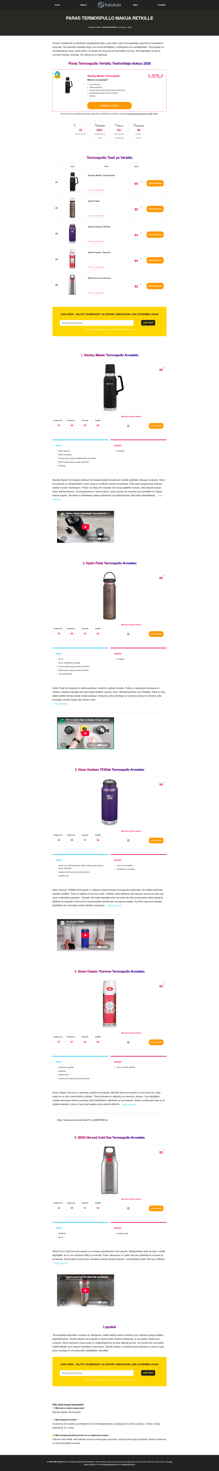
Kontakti (161, 5)
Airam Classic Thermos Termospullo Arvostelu (111, 971)
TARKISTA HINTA (156, 426)
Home (57, 5)
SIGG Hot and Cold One (99, 278)
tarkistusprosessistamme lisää (140, 113)
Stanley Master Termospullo (103, 75)
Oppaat (83, 5)
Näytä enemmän (96, 190)
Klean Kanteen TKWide (99, 226)
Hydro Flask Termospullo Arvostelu (111, 563)
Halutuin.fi (61, 1462)
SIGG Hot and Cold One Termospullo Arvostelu (111, 1137)
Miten (135, 5)
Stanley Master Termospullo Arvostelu (111, 355)
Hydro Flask (94, 201)
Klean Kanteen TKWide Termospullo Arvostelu (111, 769)
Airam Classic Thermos (99, 252)
